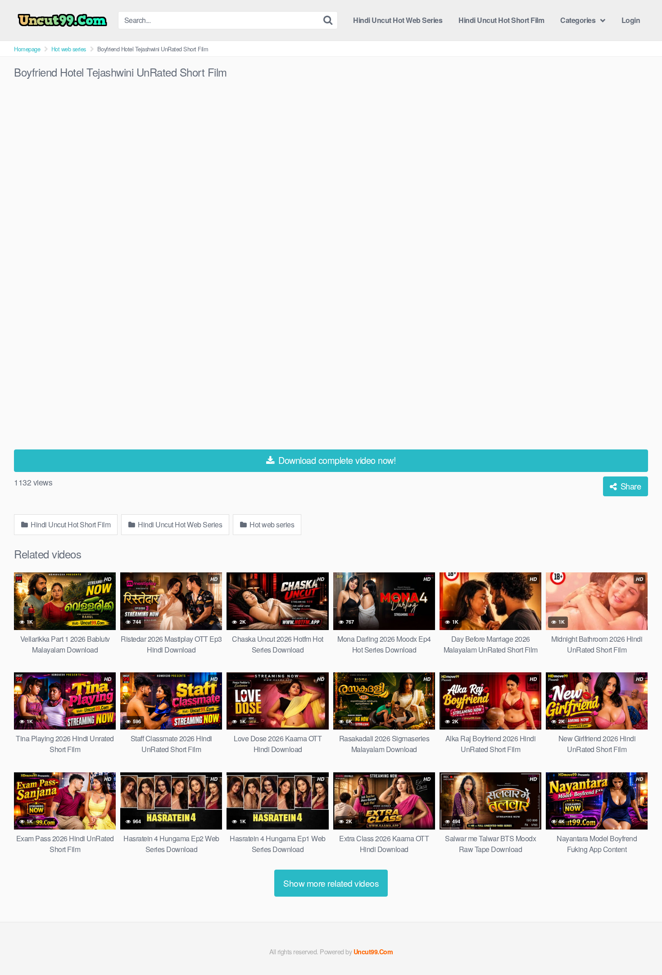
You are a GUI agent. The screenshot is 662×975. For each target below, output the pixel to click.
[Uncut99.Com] (62, 20)
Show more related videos (331, 883)
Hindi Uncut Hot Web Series (397, 20)
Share (629, 486)
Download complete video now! (336, 460)
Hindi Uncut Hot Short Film (501, 20)
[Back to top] (637, 946)
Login (630, 20)
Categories (577, 20)
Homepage (27, 49)
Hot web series (68, 49)
